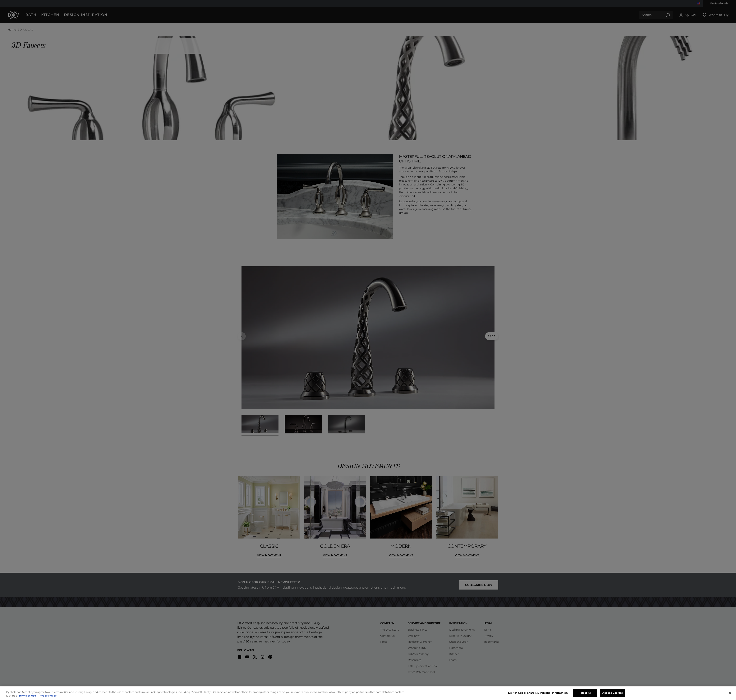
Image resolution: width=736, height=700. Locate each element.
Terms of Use (28, 695)
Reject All (585, 692)
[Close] (730, 693)
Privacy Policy (47, 695)
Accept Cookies (612, 692)
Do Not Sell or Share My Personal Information (538, 692)
